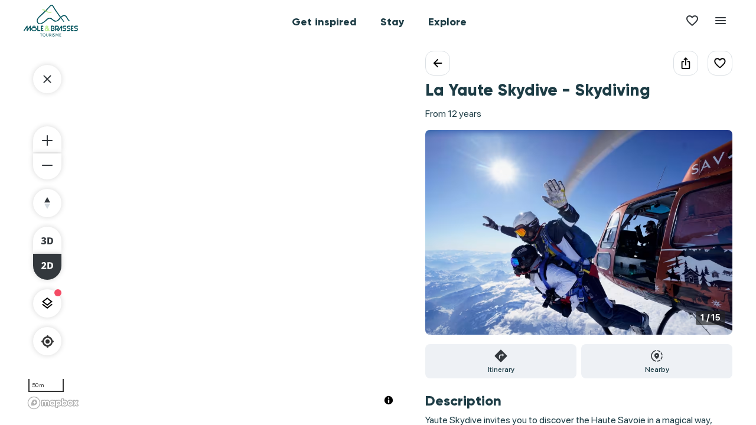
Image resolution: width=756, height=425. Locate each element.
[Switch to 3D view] (47, 240)
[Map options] (47, 303)
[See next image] (711, 239)
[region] (213, 232)
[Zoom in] (47, 139)
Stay (392, 21)
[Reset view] (47, 203)
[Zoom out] (47, 166)
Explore (447, 21)
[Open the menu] (720, 20)
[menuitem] (324, 20)
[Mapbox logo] (53, 403)
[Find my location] (47, 341)
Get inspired (324, 21)
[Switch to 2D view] (47, 267)
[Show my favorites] (692, 21)
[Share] (685, 63)
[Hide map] (47, 79)
